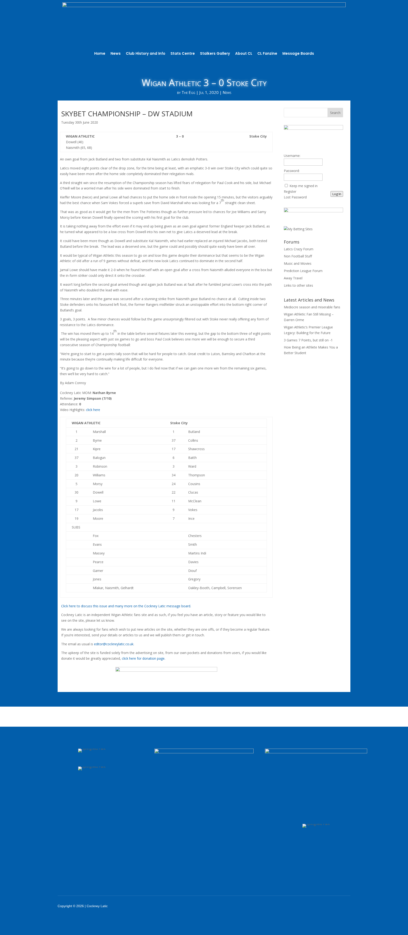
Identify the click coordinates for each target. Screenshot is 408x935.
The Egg (188, 92)
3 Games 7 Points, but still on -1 (308, 340)
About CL (243, 54)
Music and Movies (297, 263)
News (115, 54)
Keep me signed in (303, 186)
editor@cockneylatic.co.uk (113, 644)
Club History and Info (145, 54)
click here (93, 409)
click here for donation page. (143, 658)
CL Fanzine (267, 54)
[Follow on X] (311, 906)
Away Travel (293, 278)
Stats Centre (182, 54)
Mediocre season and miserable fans (312, 307)
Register (290, 191)
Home (99, 54)
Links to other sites (298, 285)
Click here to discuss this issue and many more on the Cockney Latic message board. (126, 606)
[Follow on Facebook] (298, 906)
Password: (292, 170)
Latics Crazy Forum (298, 249)
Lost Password (295, 197)
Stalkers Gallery (215, 54)
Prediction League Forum (303, 270)
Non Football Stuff (298, 256)
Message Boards (298, 54)
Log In (336, 194)
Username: (292, 155)
